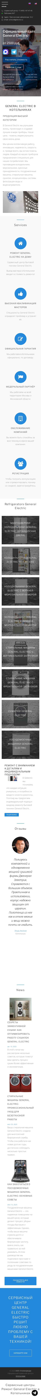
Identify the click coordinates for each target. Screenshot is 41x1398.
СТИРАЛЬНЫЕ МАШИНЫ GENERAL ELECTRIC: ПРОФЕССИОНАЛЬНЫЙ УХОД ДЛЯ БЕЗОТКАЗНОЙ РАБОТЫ (20, 1108)
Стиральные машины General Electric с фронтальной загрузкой (20, 682)
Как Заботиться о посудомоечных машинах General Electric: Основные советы (19, 1192)
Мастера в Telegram (27, 52)
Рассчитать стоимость (16, 59)
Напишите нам (20, 1353)
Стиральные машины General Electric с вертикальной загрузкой (20, 651)
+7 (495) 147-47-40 (25, 11)
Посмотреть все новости (20, 1281)
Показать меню (34, 1393)
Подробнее (12, 815)
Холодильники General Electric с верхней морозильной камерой (20, 590)
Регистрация (20, 473)
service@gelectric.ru (16, 20)
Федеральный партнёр (20, 387)
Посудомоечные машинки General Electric (20, 743)
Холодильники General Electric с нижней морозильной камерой (20, 621)
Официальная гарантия (20, 349)
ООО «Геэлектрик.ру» (23, 1371)
